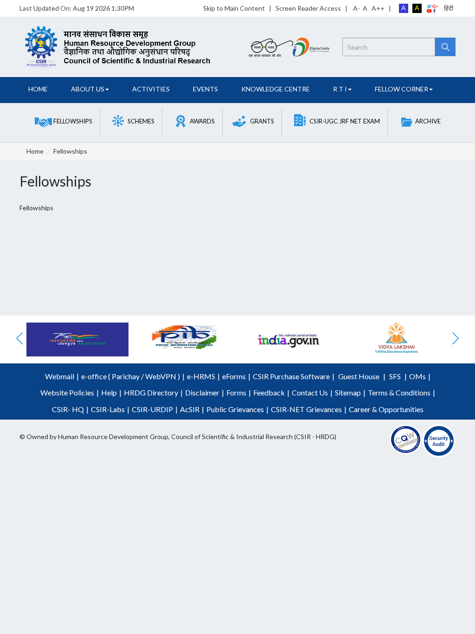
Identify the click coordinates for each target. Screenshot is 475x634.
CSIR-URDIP (152, 409)
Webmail (59, 376)
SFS (395, 376)
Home (38, 89)
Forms (236, 392)
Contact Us (310, 392)
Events (205, 89)
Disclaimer (202, 392)
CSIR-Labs (108, 409)
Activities (151, 89)
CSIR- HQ (68, 409)
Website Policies (67, 392)
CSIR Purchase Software (291, 376)
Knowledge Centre (275, 89)
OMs (417, 376)
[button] (63, 121)
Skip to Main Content (234, 8)
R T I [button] (340, 89)
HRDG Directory (151, 392)
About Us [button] (87, 89)
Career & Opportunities (386, 409)
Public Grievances (235, 409)
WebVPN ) (162, 376)
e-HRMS (201, 376)
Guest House (359, 376)
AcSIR (189, 409)
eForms (234, 376)
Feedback (269, 392)
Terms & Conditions (399, 392)
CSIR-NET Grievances (306, 409)
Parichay (125, 376)
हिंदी (448, 8)
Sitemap (348, 392)
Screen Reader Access (308, 8)
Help (109, 392)
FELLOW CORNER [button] (401, 89)
